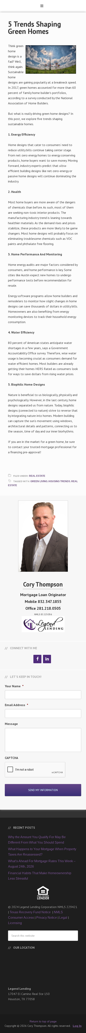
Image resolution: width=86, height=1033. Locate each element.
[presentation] (35, 770)
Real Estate (37, 476)
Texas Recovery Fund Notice (30, 912)
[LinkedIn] (47, 659)
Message (11, 724)
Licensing (15, 923)
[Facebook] (37, 659)
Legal (63, 917)
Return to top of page (43, 1021)
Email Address (16, 705)
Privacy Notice (46, 917)
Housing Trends (59, 481)
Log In (77, 1025)
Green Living (38, 481)
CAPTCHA (11, 758)
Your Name (14, 686)
